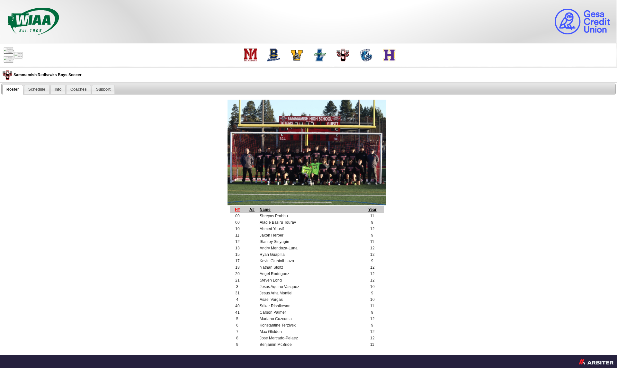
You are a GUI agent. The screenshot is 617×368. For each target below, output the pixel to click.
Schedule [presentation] (36, 89)
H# (237, 209)
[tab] (12, 89)
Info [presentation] (58, 89)
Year (372, 209)
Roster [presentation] (12, 89)
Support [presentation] (103, 89)
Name (265, 209)
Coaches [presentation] (78, 89)
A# (252, 209)
